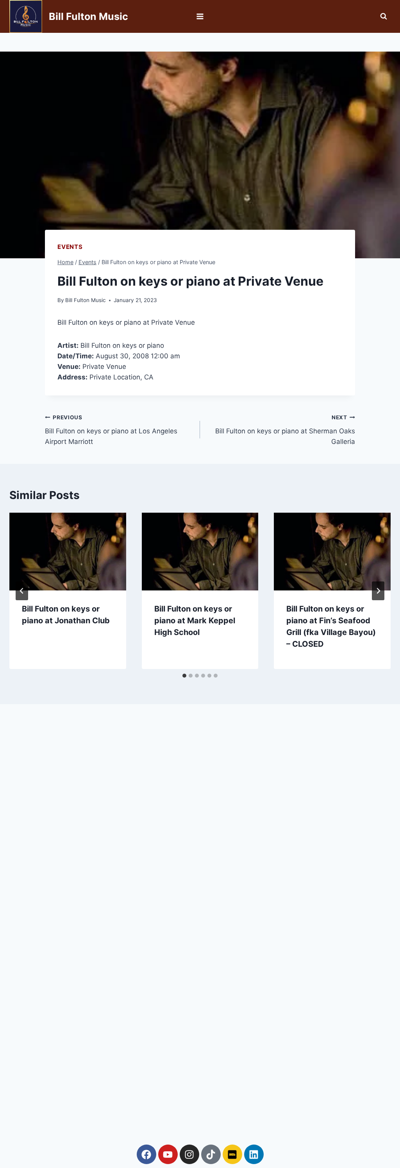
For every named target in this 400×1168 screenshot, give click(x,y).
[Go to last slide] (22, 590)
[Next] (378, 590)
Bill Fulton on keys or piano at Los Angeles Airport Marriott (111, 429)
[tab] (184, 676)
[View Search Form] (384, 16)
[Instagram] (189, 1154)
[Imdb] (232, 1154)
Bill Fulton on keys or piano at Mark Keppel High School (194, 620)
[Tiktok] (211, 1154)
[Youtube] (168, 1154)
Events (70, 246)
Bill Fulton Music (85, 300)
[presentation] (67, 551)
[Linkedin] (254, 1154)
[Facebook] (146, 1154)
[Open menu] (200, 16)
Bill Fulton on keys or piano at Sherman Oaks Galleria (285, 429)
